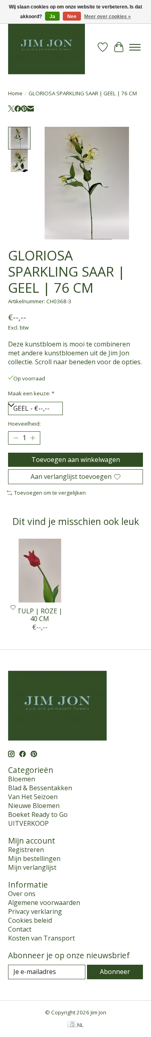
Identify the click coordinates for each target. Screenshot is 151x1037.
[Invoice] (72, 1025)
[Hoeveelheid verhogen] (32, 437)
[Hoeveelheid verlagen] (15, 437)
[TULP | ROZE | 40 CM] (40, 570)
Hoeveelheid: (24, 423)
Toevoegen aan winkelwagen (75, 459)
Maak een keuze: (31, 393)
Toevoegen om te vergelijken (50, 492)
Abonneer (115, 971)
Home (15, 93)
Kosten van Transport (41, 938)
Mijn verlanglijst (32, 867)
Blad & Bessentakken (40, 787)
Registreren (26, 849)
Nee (72, 16)
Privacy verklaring (35, 911)
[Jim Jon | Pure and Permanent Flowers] (46, 47)
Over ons (21, 893)
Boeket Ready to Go (38, 814)
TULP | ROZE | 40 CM (39, 615)
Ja (52, 16)
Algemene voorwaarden (44, 902)
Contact (19, 929)
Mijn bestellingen (34, 858)
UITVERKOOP (28, 823)
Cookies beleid (30, 920)
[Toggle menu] (135, 47)
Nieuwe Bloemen (34, 805)
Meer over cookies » (107, 16)
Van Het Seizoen (33, 796)
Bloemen (21, 779)
